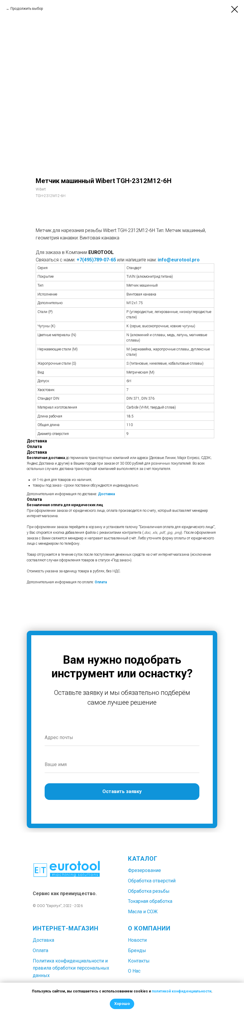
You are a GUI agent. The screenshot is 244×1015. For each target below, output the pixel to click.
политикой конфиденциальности (181, 991)
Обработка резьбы (149, 891)
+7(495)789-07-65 (96, 260)
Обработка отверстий (152, 881)
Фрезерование (144, 870)
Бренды (137, 950)
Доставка (106, 494)
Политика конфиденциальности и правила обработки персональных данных (71, 968)
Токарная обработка (150, 901)
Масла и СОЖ (143, 911)
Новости (137, 940)
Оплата (101, 582)
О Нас (134, 971)
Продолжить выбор (26, 9)
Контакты (139, 961)
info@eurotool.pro (179, 260)
